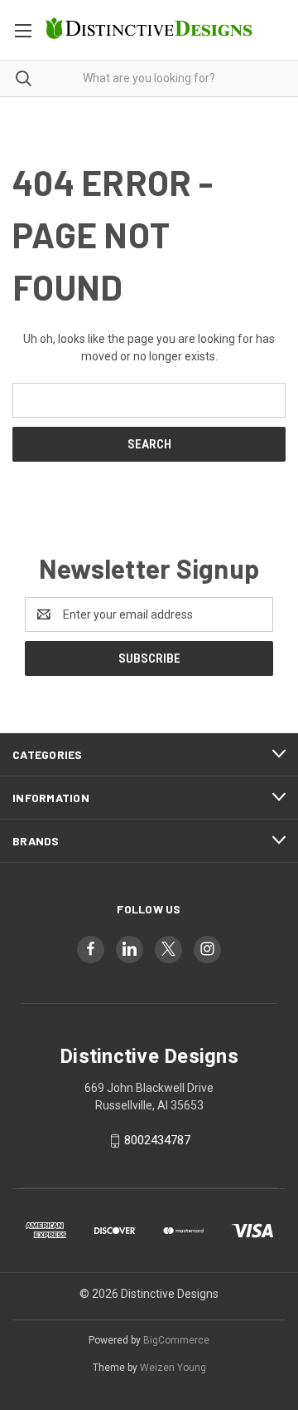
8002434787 (157, 1140)
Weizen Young (173, 1367)
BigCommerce (176, 1340)
